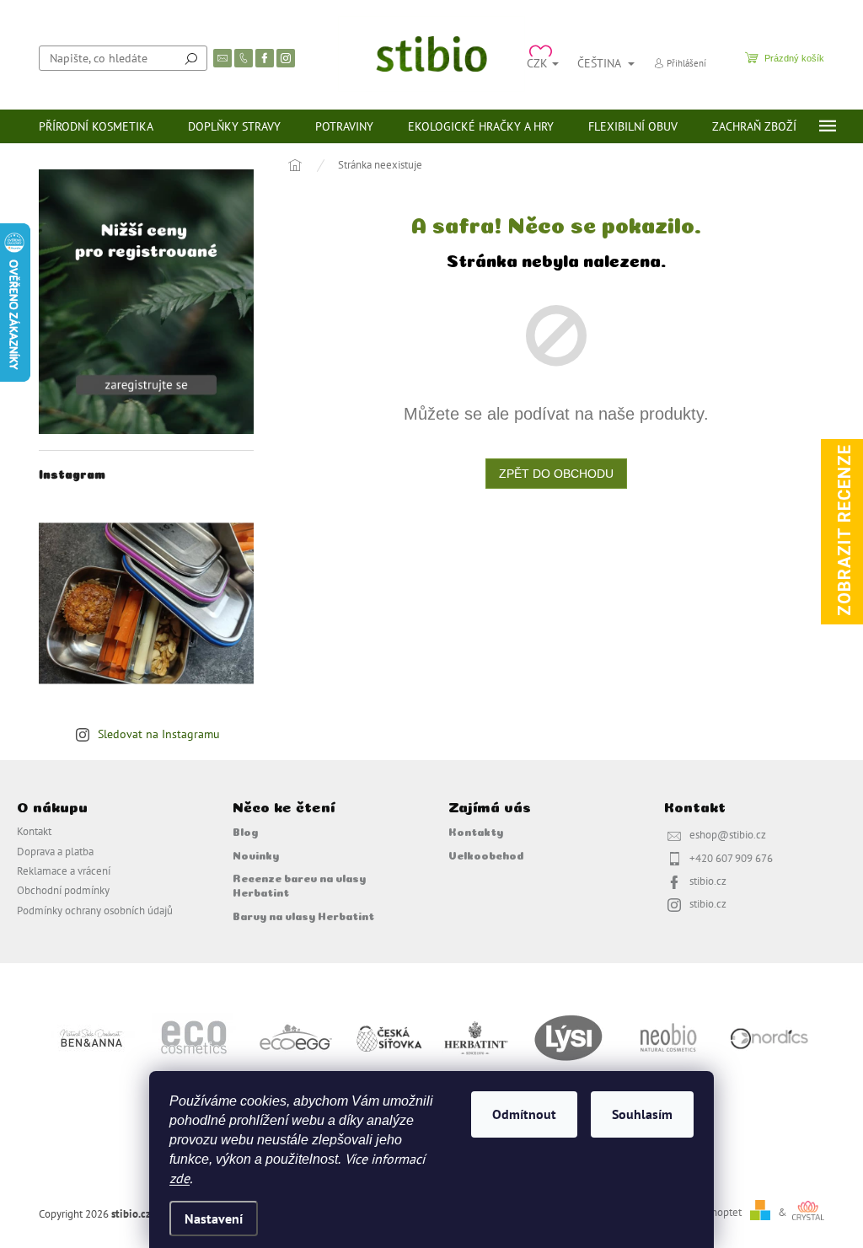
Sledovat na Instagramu (159, 734)
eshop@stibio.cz (727, 834)
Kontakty (475, 830)
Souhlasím (642, 1114)
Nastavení (214, 1218)
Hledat (191, 58)
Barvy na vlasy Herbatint (303, 915)
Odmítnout (524, 1114)
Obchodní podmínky (63, 890)
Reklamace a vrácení (63, 870)
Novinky (256, 854)
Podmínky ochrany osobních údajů (95, 910)
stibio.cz (707, 880)
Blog (245, 830)
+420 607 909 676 (731, 858)
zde (179, 1178)
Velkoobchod (485, 854)
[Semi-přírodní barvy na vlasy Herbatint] (475, 1036)
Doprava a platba (55, 851)
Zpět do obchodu (556, 473)
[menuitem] (96, 126)
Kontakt (34, 831)
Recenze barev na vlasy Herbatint (299, 884)
